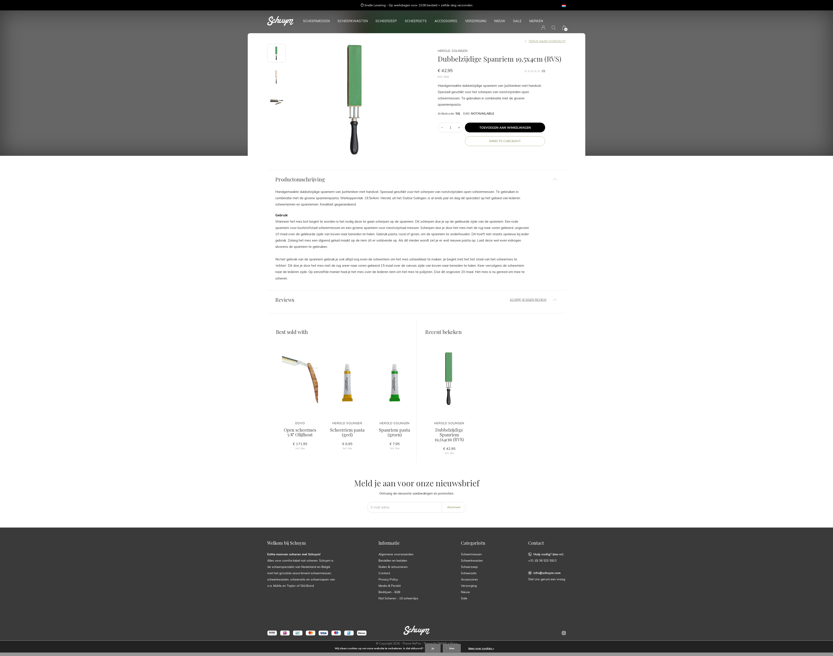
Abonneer (454, 507)
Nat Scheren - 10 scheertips (398, 598)
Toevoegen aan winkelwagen (505, 128)
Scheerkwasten (353, 21)
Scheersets (416, 21)
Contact (384, 573)
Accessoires (446, 21)
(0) (543, 71)
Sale (517, 21)
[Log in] (543, 27)
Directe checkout (505, 141)
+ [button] (459, 127)
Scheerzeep (386, 21)
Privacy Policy (388, 579)
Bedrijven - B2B (389, 592)
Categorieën (473, 543)
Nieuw (499, 21)
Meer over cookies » (481, 648)
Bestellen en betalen (393, 560)
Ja (432, 648)
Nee (451, 648)
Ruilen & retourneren (393, 567)
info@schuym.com (547, 573)
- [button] (442, 127)
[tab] (416, 179)
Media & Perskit (390, 586)
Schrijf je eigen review (528, 300)
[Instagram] (564, 633)
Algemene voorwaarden (396, 554)
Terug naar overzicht (547, 41)
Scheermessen (316, 21)
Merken (536, 21)
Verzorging (475, 21)
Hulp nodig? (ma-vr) (548, 554)
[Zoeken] (554, 27)
